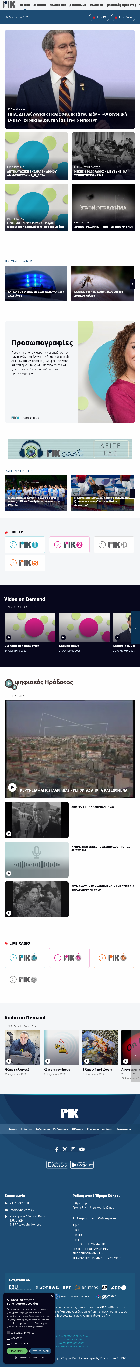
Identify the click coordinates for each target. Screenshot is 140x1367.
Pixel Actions (108, 1358)
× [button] (51, 1296)
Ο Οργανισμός (81, 1203)
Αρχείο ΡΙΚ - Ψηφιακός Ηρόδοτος (93, 1207)
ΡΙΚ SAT (78, 1240)
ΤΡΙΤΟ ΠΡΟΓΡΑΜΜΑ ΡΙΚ (88, 1253)
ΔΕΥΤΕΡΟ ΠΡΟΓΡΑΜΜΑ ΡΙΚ (90, 1249)
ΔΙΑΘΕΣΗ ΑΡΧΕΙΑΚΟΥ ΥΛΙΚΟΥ (71, 1343)
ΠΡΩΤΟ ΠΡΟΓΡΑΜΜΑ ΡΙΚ (89, 1244)
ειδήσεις (40, 5)
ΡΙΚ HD (77, 1235)
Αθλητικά (77, 1129)
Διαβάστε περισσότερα (32, 1326)
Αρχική (12, 1129)
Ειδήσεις (26, 1129)
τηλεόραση (58, 5)
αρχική (25, 5)
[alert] (29, 1328)
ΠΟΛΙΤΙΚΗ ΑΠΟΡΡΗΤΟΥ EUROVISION (71, 1347)
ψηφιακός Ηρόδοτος (121, 5)
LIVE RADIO (19, 943)
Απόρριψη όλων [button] (40, 1351)
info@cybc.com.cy (22, 1210)
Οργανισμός (124, 1129)
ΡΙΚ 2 (76, 1230)
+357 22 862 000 (20, 1203)
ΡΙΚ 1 (76, 1225)
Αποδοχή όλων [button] (17, 1351)
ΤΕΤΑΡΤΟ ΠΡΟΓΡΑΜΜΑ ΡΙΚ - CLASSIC (97, 1258)
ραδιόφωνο (77, 5)
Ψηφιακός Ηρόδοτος (100, 1129)
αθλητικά (96, 5)
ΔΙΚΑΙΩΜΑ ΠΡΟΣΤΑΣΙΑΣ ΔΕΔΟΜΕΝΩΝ (71, 1336)
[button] (8, 1332)
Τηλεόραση (43, 1129)
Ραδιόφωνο (60, 1129)
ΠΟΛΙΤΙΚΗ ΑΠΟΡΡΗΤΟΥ (71, 1340)
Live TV (16, 532)
